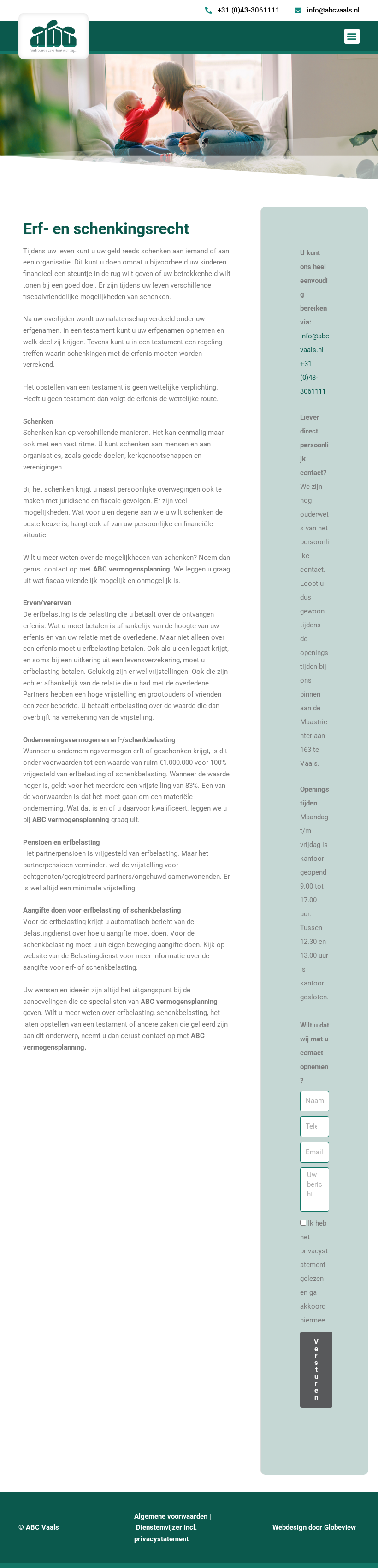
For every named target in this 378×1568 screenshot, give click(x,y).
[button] (352, 36)
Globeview (340, 1527)
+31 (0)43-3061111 (313, 378)
